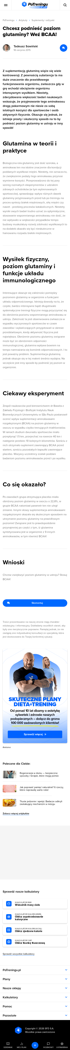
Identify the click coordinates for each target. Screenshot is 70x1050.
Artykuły (23, 20)
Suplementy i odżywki (43, 20)
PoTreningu (8, 20)
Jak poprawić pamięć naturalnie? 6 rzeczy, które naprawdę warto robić (42, 788)
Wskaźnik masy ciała (27, 904)
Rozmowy (48, 1047)
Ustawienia (62, 1047)
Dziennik (8, 1047)
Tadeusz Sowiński (26, 46)
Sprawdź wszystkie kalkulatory (18, 954)
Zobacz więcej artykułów (16, 813)
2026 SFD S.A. (46, 1028)
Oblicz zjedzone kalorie (28, 930)
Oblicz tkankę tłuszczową (30, 942)
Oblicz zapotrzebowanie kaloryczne (29, 917)
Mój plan (21, 1047)
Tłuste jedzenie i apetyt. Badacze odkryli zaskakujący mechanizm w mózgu (41, 803)
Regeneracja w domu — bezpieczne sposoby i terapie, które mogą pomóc (39, 774)
